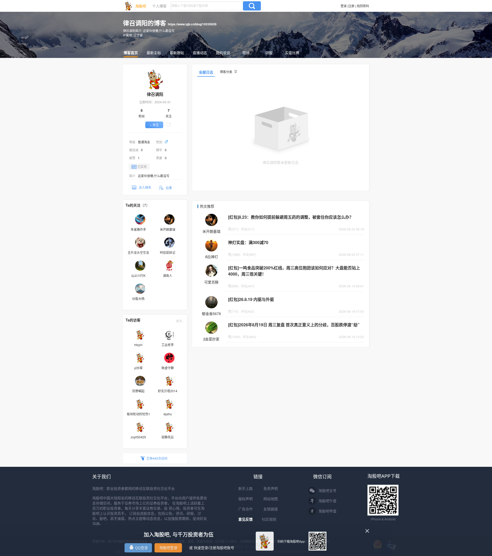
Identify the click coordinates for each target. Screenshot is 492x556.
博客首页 (131, 52)
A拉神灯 (211, 256)
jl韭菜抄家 (211, 338)
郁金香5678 (211, 313)
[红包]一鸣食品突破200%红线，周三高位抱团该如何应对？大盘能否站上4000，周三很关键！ (294, 271)
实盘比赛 (292, 52)
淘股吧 (140, 5)
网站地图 (270, 499)
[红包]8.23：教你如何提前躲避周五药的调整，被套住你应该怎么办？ (290, 217)
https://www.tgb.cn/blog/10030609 (192, 24)
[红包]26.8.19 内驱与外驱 (251, 299)
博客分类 (226, 71)
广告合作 (245, 509)
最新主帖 (154, 52)
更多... (180, 321)
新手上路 (245, 489)
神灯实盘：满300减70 (248, 242)
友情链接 (270, 509)
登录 (344, 6)
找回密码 (363, 6)
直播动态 (200, 52)
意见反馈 (245, 519)
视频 (246, 52)
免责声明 (270, 489)
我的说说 (223, 52)
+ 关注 (154, 125)
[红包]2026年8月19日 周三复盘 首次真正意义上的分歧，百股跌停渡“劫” (294, 325)
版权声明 (245, 499)
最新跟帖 (177, 52)
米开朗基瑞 (211, 231)
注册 (351, 6)
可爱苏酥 (211, 282)
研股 (269, 52)
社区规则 (269, 519)
